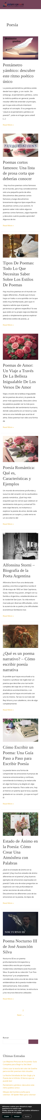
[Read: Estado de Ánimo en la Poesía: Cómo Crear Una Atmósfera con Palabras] (20, 824)
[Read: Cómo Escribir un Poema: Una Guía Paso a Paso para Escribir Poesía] (20, 730)
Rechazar (17, 1116)
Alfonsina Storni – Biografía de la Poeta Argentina (19, 570)
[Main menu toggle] (36, 4)
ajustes (18, 1112)
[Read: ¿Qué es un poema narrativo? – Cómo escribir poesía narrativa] (20, 636)
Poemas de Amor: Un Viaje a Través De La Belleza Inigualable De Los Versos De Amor (19, 376)
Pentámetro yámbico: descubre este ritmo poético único (18, 1086)
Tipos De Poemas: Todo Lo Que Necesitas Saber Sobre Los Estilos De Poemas (18, 274)
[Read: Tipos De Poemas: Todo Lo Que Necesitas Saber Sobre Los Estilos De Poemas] (20, 246)
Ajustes (27, 1116)
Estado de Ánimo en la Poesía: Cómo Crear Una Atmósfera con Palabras (20, 852)
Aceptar (6, 1116)
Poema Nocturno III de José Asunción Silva (20, 946)
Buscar (6, 1037)
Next (20, 1015)
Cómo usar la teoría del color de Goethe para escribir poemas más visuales (20, 1070)
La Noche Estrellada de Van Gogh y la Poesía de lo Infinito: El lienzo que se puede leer (19, 1078)
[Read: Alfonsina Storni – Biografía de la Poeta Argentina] (20, 546)
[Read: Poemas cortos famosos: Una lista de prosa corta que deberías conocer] (20, 145)
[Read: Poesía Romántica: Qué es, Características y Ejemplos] (20, 449)
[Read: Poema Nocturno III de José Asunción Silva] (20, 923)
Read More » (8, 124)
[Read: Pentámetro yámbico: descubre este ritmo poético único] (20, 48)
